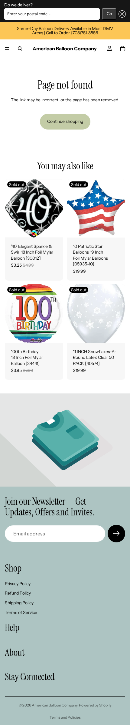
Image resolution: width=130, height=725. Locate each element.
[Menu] (7, 49)
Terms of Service (21, 612)
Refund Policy (18, 593)
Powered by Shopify (95, 705)
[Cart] (122, 48)
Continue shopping (65, 121)
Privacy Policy (18, 583)
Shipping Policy (19, 602)
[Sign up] (116, 533)
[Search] (20, 48)
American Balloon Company (54, 705)
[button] (121, 14)
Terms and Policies (65, 717)
